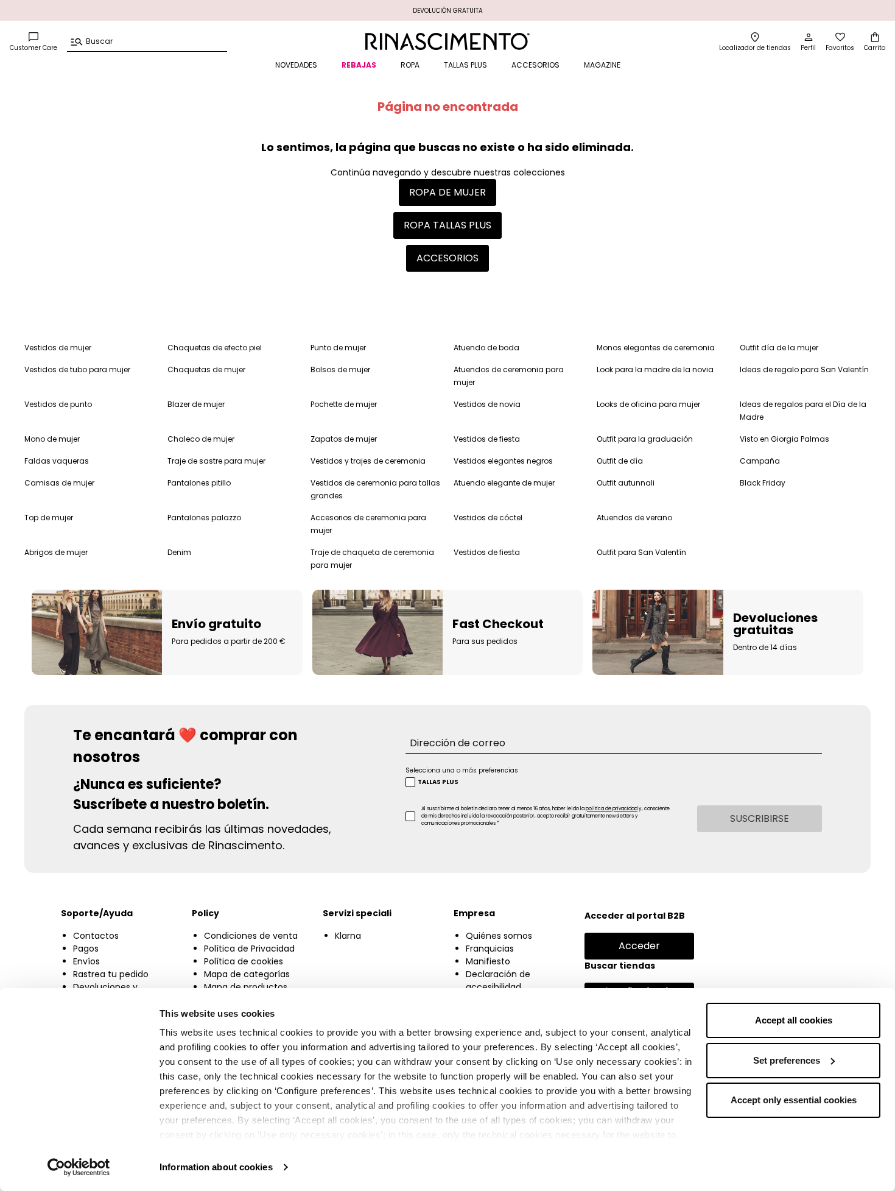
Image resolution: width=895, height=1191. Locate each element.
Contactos (96, 936)
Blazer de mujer (196, 404)
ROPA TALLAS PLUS (447, 225)
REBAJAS (359, 65)
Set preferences (786, 1060)
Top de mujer (48, 517)
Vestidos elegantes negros (503, 461)
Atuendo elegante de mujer (504, 483)
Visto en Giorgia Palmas (784, 439)
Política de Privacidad (249, 948)
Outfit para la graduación (645, 439)
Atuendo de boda (486, 347)
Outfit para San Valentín (641, 552)
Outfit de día (620, 461)
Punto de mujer (338, 347)
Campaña (760, 461)
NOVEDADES (296, 65)
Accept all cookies (793, 1020)
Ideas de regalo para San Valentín (804, 369)
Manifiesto (488, 961)
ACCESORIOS (535, 65)
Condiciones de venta (251, 936)
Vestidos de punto (58, 404)
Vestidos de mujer (57, 347)
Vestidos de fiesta (487, 439)
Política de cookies (243, 961)
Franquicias (490, 948)
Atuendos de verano (634, 517)
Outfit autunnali (626, 483)
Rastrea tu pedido (111, 974)
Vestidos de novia (487, 404)
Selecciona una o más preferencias (461, 770)
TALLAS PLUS (465, 65)
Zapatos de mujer (344, 439)
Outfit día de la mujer (779, 347)
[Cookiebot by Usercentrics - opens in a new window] (79, 1167)
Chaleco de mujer (200, 439)
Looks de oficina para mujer (648, 404)
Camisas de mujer (59, 483)
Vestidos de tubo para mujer (77, 369)
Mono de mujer (52, 439)
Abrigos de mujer (56, 552)
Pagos (86, 948)
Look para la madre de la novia (655, 369)
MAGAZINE (602, 65)
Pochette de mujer (344, 404)
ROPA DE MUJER (447, 192)
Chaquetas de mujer (206, 369)
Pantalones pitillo (199, 483)
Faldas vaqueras (56, 461)
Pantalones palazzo (204, 517)
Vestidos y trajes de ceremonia (368, 461)
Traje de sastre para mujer (216, 461)
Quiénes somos (499, 936)
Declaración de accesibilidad (498, 980)
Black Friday (762, 483)
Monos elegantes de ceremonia (656, 347)
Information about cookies (216, 1167)
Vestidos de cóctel (488, 517)
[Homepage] (447, 41)
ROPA (410, 65)
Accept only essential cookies (794, 1100)
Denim (179, 552)
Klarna (348, 936)
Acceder (639, 946)
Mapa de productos (245, 987)
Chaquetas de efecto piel (214, 347)
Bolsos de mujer (340, 369)
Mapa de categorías (247, 974)
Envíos (86, 961)
